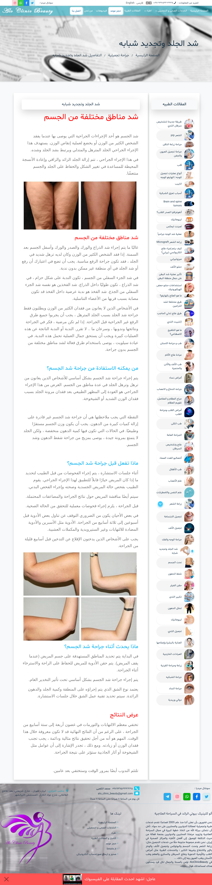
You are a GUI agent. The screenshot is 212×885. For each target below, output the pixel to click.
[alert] (106, 879)
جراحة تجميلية (118, 55)
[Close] (6, 879)
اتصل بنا (76, 11)
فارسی (139, 3)
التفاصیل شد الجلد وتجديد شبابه (77, 55)
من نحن (88, 11)
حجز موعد (115, 11)
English (130, 3)
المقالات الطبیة (132, 11)
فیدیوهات (101, 11)
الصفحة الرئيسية (199, 11)
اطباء (149, 11)
